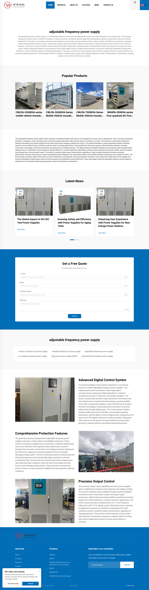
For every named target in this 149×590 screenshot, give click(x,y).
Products (61, 5)
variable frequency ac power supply (66, 351)
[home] (25, 536)
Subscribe (127, 565)
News (96, 5)
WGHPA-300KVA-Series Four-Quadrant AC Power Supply (59, 563)
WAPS (51, 559)
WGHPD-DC (53, 572)
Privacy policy (73, 585)
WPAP (51, 568)
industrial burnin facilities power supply (97, 356)
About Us (74, 5)
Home (50, 5)
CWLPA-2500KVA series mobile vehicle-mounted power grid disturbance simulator (29, 114)
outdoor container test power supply (33, 351)
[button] (72, 239)
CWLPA (52, 555)
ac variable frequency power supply (33, 356)
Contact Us (108, 5)
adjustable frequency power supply (99, 351)
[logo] (14, 5)
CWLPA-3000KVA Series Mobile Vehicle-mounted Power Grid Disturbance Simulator (59, 114)
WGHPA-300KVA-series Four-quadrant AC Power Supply (120, 114)
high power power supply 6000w (64, 356)
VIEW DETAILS (29, 96)
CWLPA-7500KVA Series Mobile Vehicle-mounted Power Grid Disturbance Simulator (89, 114)
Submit (74, 316)
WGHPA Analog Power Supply (60, 576)
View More (21, 229)
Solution (86, 5)
